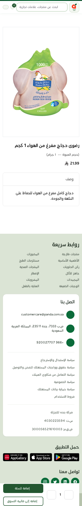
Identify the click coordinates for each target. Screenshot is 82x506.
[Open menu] (74, 7)
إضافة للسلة (22, 488)
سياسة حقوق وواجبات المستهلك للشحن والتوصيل (43, 367)
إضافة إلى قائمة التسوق (22, 501)
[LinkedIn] (65, 482)
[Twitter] (55, 482)
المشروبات (32, 279)
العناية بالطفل (30, 286)
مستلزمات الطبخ (29, 260)
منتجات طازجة (70, 254)
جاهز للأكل (72, 273)
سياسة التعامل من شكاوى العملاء (53, 374)
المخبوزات (33, 254)
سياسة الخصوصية (64, 382)
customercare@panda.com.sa (42, 314)
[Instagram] (45, 482)
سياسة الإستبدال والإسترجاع (57, 360)
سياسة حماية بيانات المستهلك (56, 389)
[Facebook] (75, 482)
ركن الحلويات (71, 267)
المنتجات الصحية (29, 267)
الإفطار (35, 273)
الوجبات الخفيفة (69, 286)
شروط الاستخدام (64, 396)
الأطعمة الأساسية (68, 260)
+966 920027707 (50, 342)
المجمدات (73, 279)
